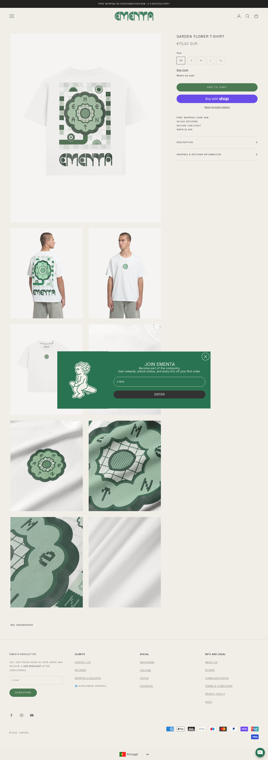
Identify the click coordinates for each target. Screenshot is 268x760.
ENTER (159, 394)
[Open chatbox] (260, 752)
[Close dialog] (205, 356)
